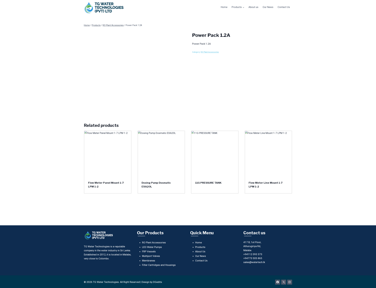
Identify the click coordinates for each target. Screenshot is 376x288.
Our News (268, 7)
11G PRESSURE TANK (208, 182)
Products (200, 247)
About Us (200, 251)
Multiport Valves (151, 256)
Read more (201, 192)
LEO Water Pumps (152, 247)
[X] (283, 282)
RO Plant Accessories (210, 52)
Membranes (148, 260)
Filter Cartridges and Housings (159, 264)
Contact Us (284, 7)
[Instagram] (289, 282)
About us (253, 7)
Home (224, 7)
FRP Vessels (149, 251)
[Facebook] (277, 282)
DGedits (157, 282)
